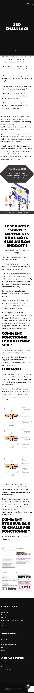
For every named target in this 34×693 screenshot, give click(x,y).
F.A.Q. (3, 647)
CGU (2, 623)
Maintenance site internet (8, 644)
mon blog (12, 377)
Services (3, 642)
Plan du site (4, 612)
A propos (4, 639)
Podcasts (3, 666)
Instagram (25, 374)
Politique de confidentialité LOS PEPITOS (12, 620)
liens (2, 615)
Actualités (4, 663)
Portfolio (3, 650)
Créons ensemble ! (6, 669)
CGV (2, 626)
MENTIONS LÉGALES (7, 617)
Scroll (17, 50)
